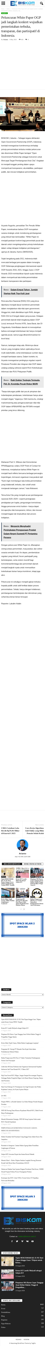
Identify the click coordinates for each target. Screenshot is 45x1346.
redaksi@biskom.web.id (27, 1236)
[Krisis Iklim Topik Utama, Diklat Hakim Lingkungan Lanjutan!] (8, 893)
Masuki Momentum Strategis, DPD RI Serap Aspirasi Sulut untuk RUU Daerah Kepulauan (20, 1120)
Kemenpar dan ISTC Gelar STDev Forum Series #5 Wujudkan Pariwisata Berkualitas (19, 1179)
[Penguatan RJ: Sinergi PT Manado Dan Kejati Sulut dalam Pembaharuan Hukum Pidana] (22, 893)
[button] (41, 3)
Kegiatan (4, 1320)
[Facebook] (12, 1242)
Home (2, 9)
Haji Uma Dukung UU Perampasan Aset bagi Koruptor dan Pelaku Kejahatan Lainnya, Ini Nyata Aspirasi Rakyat (21, 1088)
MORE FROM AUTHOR (32, 864)
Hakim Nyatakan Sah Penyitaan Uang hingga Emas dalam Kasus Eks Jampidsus (21, 1138)
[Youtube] (32, 1242)
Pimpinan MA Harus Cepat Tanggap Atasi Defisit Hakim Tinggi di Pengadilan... (29, 1285)
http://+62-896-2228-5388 (22, 856)
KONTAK (26, 1339)
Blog (3, 1316)
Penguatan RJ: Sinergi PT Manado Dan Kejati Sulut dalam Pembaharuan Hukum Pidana (22, 902)
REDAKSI (18, 1339)
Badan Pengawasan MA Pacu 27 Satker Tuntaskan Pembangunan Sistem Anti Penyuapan (20, 1059)
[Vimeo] (22, 1242)
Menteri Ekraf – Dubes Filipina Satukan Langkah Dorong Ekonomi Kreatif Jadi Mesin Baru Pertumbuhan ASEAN (21, 1162)
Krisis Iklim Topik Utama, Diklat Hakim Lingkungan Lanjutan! (7, 901)
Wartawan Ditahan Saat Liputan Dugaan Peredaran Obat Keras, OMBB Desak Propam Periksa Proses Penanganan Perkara (22, 1170)
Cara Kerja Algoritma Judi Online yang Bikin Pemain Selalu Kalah (34, 830)
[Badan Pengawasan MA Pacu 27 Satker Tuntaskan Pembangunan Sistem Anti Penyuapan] (37, 893)
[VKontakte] (27, 1242)
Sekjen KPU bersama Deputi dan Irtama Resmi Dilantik (17, 1154)
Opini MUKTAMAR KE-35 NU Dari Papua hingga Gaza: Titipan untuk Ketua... (29, 1260)
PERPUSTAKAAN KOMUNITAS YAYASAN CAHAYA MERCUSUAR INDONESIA (19, 1129)
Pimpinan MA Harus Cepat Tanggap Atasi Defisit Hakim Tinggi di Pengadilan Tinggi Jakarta (36, 882)
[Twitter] (17, 1242)
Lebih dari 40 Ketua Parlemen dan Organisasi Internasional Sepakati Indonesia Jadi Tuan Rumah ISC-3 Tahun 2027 (21, 1068)
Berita (8, 9)
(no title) (3, 1095)
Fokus (3, 1327)
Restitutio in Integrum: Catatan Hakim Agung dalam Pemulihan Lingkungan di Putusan (19, 1147)
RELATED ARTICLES (12, 864)
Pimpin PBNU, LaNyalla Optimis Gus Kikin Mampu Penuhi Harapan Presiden (22, 1103)
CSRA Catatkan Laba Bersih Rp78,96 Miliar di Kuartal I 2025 (10, 830)
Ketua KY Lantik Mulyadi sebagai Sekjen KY (21, 880)
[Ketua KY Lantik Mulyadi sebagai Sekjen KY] (22, 873)
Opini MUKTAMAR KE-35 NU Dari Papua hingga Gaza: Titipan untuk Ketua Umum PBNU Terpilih (7, 882)
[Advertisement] (22, 65)
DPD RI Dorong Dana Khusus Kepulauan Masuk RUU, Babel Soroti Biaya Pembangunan (22, 1112)
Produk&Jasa (5, 1312)
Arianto (5, 39)
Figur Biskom (5, 1323)
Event (3, 1308)
